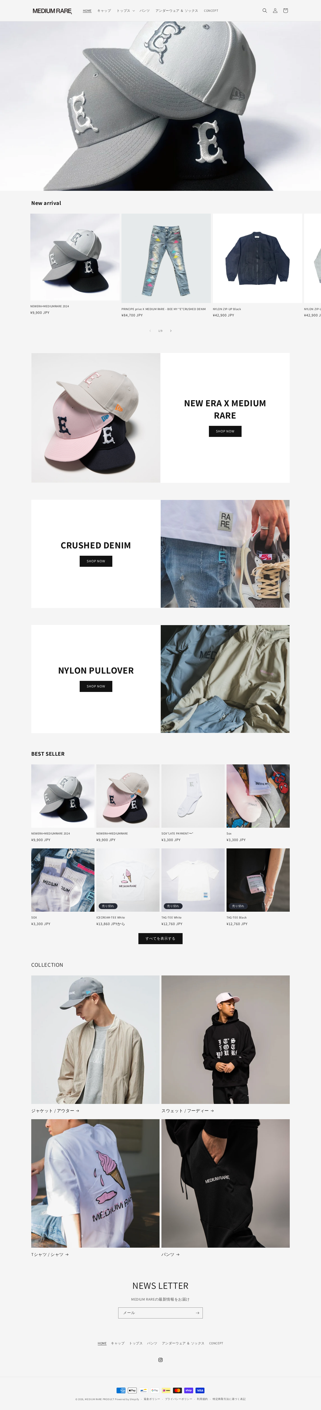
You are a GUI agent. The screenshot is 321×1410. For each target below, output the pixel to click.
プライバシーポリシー (178, 1399)
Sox (229, 833)
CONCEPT (216, 1343)
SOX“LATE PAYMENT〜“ (177, 833)
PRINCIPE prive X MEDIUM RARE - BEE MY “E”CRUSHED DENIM (163, 309)
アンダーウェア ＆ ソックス (183, 1343)
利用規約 (202, 1399)
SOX (34, 917)
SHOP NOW (225, 431)
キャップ (118, 1343)
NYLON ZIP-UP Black (227, 309)
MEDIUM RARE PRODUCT (99, 1399)
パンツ (168, 1254)
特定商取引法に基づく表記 (229, 1399)
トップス (136, 1343)
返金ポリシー (152, 1399)
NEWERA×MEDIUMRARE (112, 833)
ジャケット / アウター (52, 1110)
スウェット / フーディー (185, 1110)
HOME (102, 1343)
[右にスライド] (171, 331)
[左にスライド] (150, 331)
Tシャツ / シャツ (47, 1254)
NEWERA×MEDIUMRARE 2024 (49, 306)
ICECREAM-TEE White (110, 917)
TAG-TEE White (171, 917)
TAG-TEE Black (237, 917)
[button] (125, 11)
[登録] (197, 1312)
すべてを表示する (160, 938)
